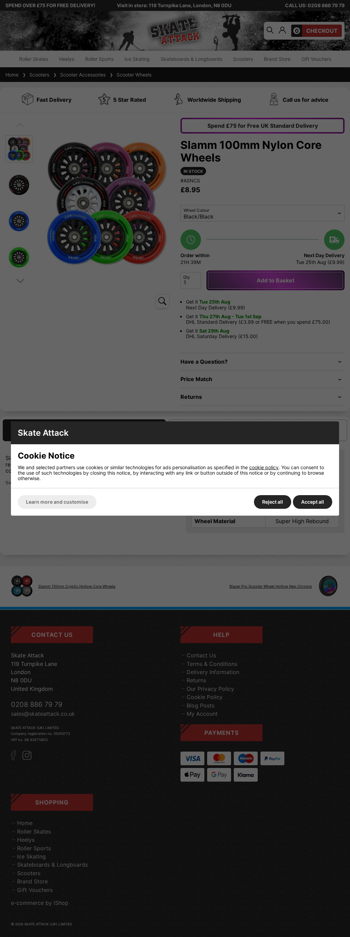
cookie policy (264, 467)
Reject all (272, 502)
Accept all (312, 502)
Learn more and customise (57, 502)
